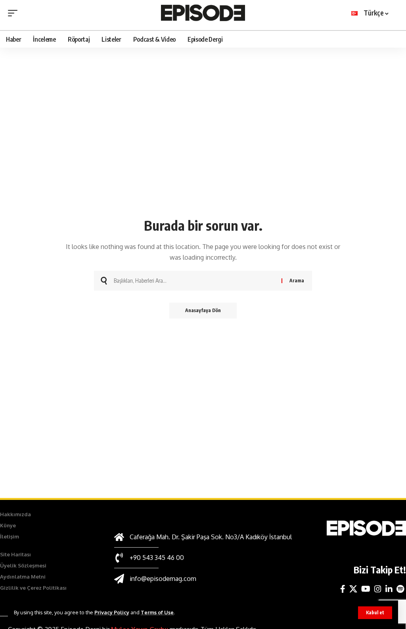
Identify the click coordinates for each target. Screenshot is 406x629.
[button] (375, 612)
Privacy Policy (111, 612)
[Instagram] (377, 589)
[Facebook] (342, 589)
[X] (353, 589)
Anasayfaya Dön (203, 310)
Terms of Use (157, 612)
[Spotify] (400, 589)
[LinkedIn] (389, 589)
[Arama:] (195, 281)
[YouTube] (365, 589)
